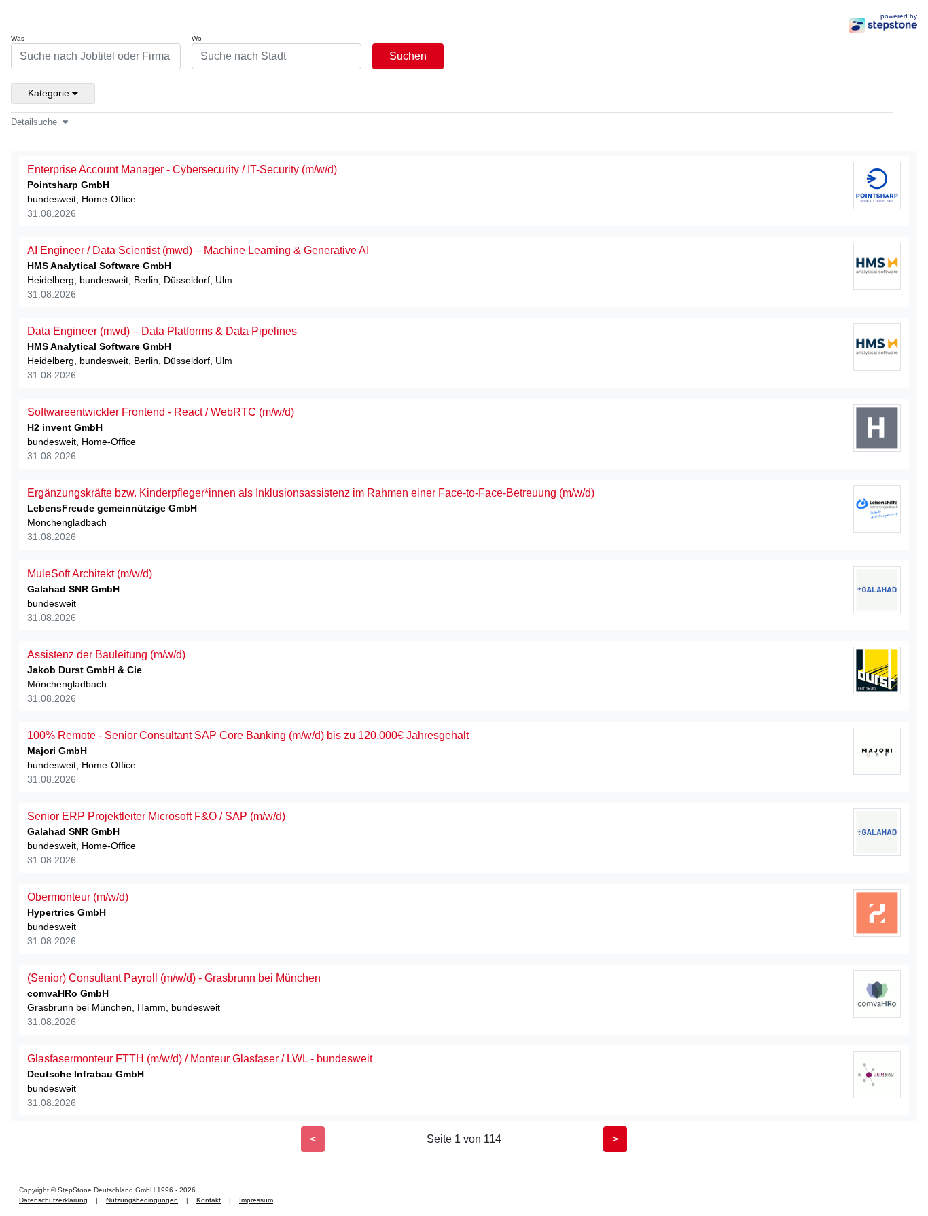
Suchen (408, 56)
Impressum (256, 1200)
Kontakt (208, 1200)
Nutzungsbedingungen (142, 1200)
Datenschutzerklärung (53, 1200)
